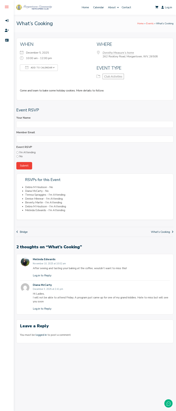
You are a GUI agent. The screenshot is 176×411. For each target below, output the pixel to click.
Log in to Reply (42, 275)
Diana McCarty (42, 285)
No (21, 156)
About (112, 7)
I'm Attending (27, 152)
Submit (24, 166)
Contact (126, 7)
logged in (41, 335)
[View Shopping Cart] (156, 7)
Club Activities (113, 76)
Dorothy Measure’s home (118, 53)
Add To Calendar (41, 67)
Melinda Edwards (44, 259)
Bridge (24, 232)
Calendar (98, 7)
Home (85, 7)
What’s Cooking (160, 232)
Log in (168, 7)
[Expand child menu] (118, 7)
